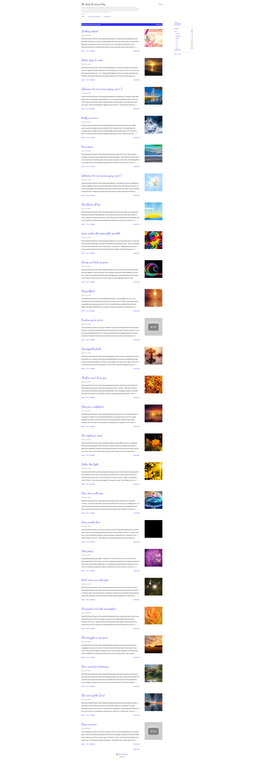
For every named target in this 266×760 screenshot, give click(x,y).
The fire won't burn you (94, 377)
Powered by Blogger (123, 754)
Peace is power (89, 724)
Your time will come (92, 493)
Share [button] (83, 51)
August (177, 38)
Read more (136, 51)
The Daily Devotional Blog (93, 4)
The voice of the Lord (92, 695)
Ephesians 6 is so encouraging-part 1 (101, 175)
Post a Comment (90, 51)
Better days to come (92, 60)
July (176, 40)
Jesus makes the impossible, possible (100, 233)
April (177, 48)
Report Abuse (177, 54)
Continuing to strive (92, 320)
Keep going (87, 551)
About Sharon (107, 16)
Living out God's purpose (94, 262)
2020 (175, 31)
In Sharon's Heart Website (94, 16)
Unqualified (87, 291)
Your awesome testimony (94, 666)
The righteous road (91, 435)
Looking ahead (89, 31)
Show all (159, 24)
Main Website (177, 23)
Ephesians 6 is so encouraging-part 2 (101, 89)
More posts (136, 749)
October (178, 33)
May (177, 45)
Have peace (87, 146)
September (178, 36)
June (177, 43)
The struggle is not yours (94, 637)
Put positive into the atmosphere (98, 609)
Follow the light (90, 464)
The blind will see (90, 204)
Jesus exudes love (90, 522)
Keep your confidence (92, 406)
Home (82, 16)
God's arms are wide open (95, 580)
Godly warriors (89, 118)
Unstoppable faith (91, 349)
